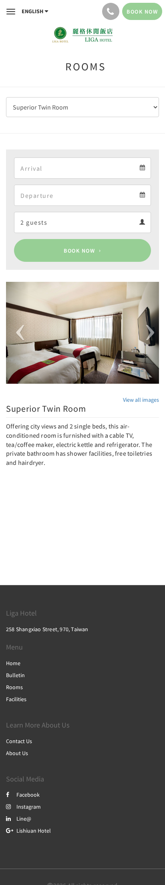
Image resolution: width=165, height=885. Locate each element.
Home (13, 663)
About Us (17, 753)
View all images (141, 399)
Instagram (28, 806)
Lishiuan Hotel (33, 830)
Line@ (23, 818)
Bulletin (15, 675)
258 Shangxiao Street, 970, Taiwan (47, 629)
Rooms (14, 687)
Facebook (28, 794)
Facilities (16, 699)
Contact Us (19, 741)
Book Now (79, 250)
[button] (17, 333)
